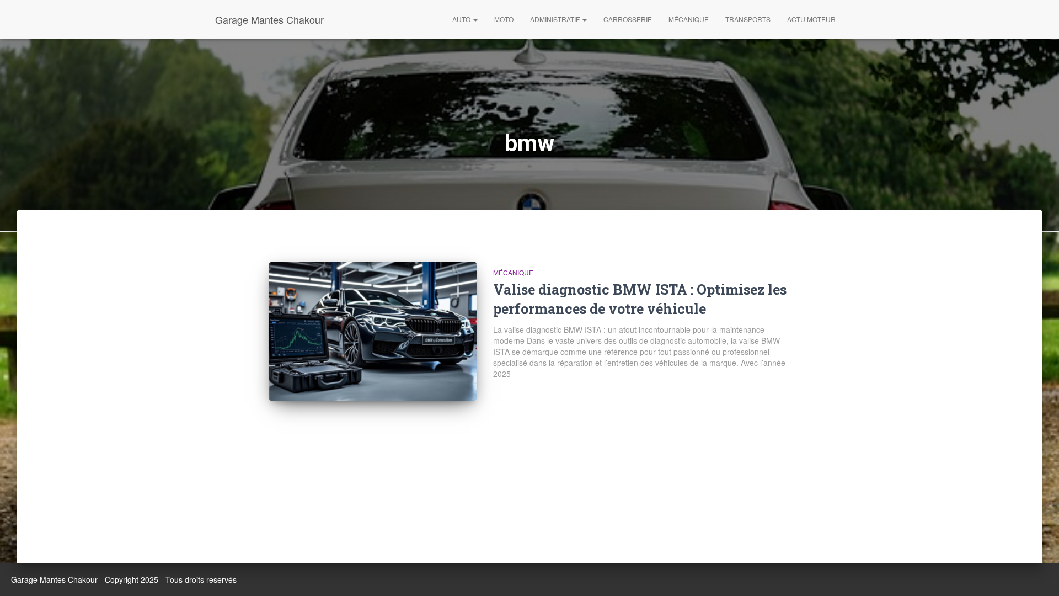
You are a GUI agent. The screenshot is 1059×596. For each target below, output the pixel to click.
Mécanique (688, 19)
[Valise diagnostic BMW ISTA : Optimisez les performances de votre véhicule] (373, 331)
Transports (748, 19)
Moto (504, 19)
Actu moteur (811, 19)
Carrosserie (627, 19)
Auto (462, 19)
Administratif (555, 19)
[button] (475, 19)
